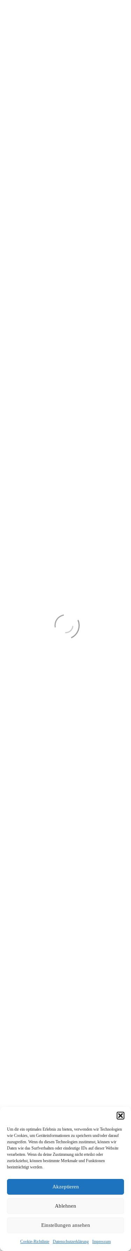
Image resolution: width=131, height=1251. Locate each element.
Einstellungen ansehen (65, 1225)
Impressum (101, 1241)
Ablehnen (65, 1206)
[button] (120, 1115)
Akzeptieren (65, 1186)
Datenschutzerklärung (71, 1241)
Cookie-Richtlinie (34, 1241)
